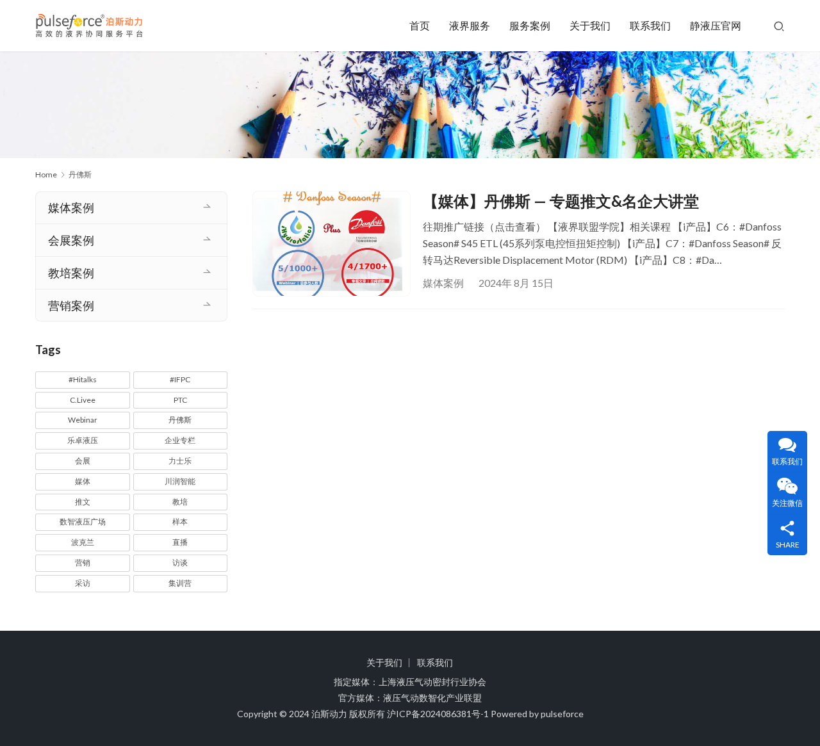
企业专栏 (180, 440)
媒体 (82, 481)
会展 (82, 461)
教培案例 (71, 273)
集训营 (180, 583)
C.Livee (82, 400)
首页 (419, 25)
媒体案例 (443, 283)
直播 (180, 542)
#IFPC (180, 379)
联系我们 (650, 25)
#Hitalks (83, 379)
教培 (180, 502)
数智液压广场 (83, 521)
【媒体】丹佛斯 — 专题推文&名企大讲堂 (561, 200)
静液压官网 (715, 25)
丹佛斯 (180, 420)
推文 (82, 502)
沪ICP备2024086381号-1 (438, 713)
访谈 (180, 562)
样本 (180, 521)
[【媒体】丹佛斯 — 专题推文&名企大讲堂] (331, 243)
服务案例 (529, 25)
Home (46, 174)
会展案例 (71, 240)
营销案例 (71, 305)
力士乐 (180, 461)
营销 (82, 562)
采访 (82, 583)
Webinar (82, 420)
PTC (180, 400)
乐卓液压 (82, 440)
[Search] (779, 26)
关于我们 (590, 25)
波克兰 (82, 542)
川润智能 (180, 481)
